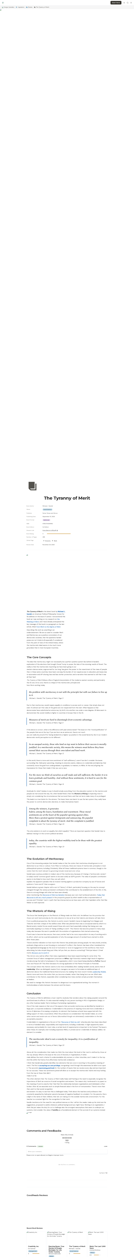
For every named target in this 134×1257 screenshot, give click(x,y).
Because (35, 953)
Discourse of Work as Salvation (54, 895)
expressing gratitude (46, 1068)
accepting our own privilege (49, 1065)
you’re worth (42, 953)
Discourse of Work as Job (70, 1022)
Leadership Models (99, 972)
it (48, 953)
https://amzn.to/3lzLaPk (49, 530)
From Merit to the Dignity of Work (48, 627)
